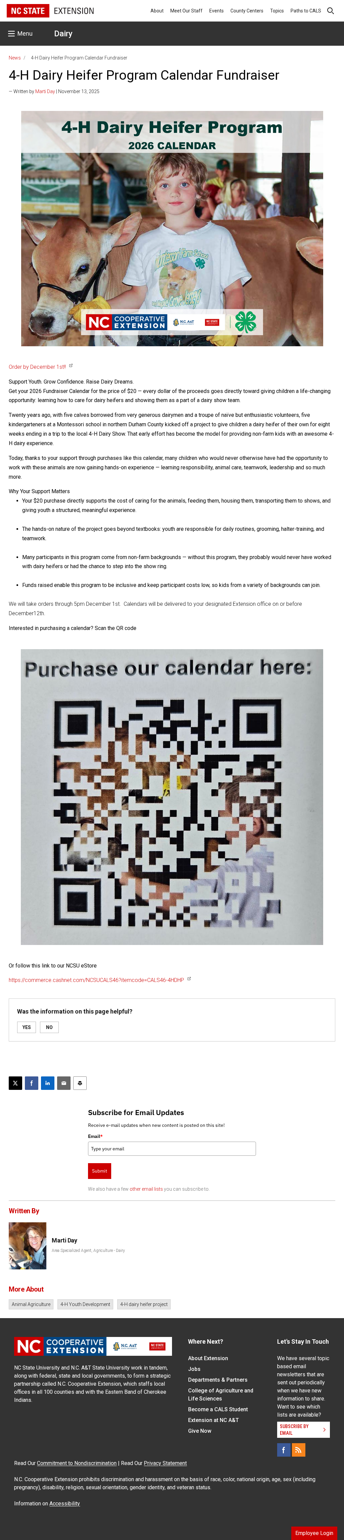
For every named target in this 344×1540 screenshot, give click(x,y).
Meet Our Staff (186, 10)
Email (95, 1136)
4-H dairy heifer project (144, 1304)
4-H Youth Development (85, 1304)
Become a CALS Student (218, 1409)
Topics (277, 10)
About (157, 10)
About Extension (208, 1358)
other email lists (146, 1189)
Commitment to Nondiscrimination (77, 1463)
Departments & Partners (218, 1380)
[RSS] (298, 1450)
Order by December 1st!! (37, 367)
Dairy (63, 33)
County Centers (246, 10)
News (15, 58)
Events (216, 10)
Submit (99, 1171)
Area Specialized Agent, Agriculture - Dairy (88, 1250)
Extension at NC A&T (213, 1420)
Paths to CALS (306, 10)
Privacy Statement (165, 1463)
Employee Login (314, 1533)
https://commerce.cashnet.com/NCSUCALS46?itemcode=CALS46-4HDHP (96, 980)
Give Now (199, 1431)
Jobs (194, 1369)
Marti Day (45, 91)
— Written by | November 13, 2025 (54, 91)
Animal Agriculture (31, 1304)
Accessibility (64, 1503)
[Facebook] (284, 1450)
